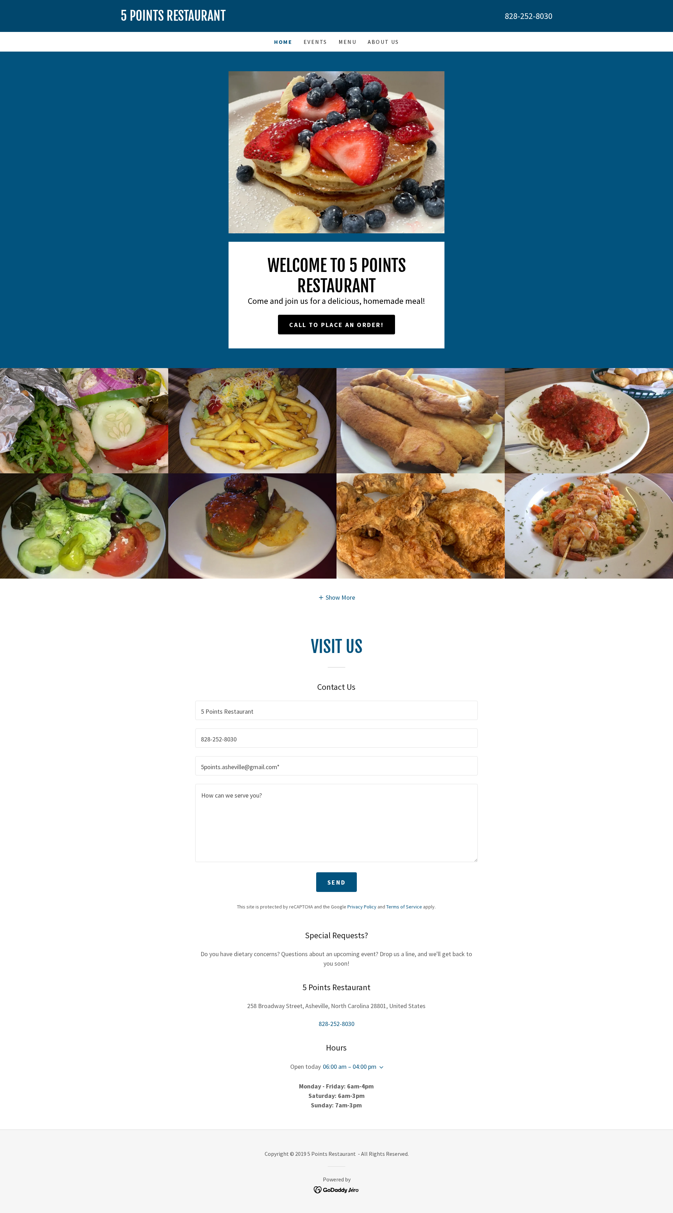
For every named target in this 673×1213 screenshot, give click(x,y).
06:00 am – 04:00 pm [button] (349, 1066)
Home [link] (283, 41)
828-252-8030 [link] (528, 16)
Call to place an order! (336, 325)
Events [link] (315, 41)
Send (336, 882)
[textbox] (336, 710)
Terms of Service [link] (404, 907)
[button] (336, 597)
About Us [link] (383, 41)
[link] (228, 18)
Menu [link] (347, 41)
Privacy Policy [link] (361, 907)
